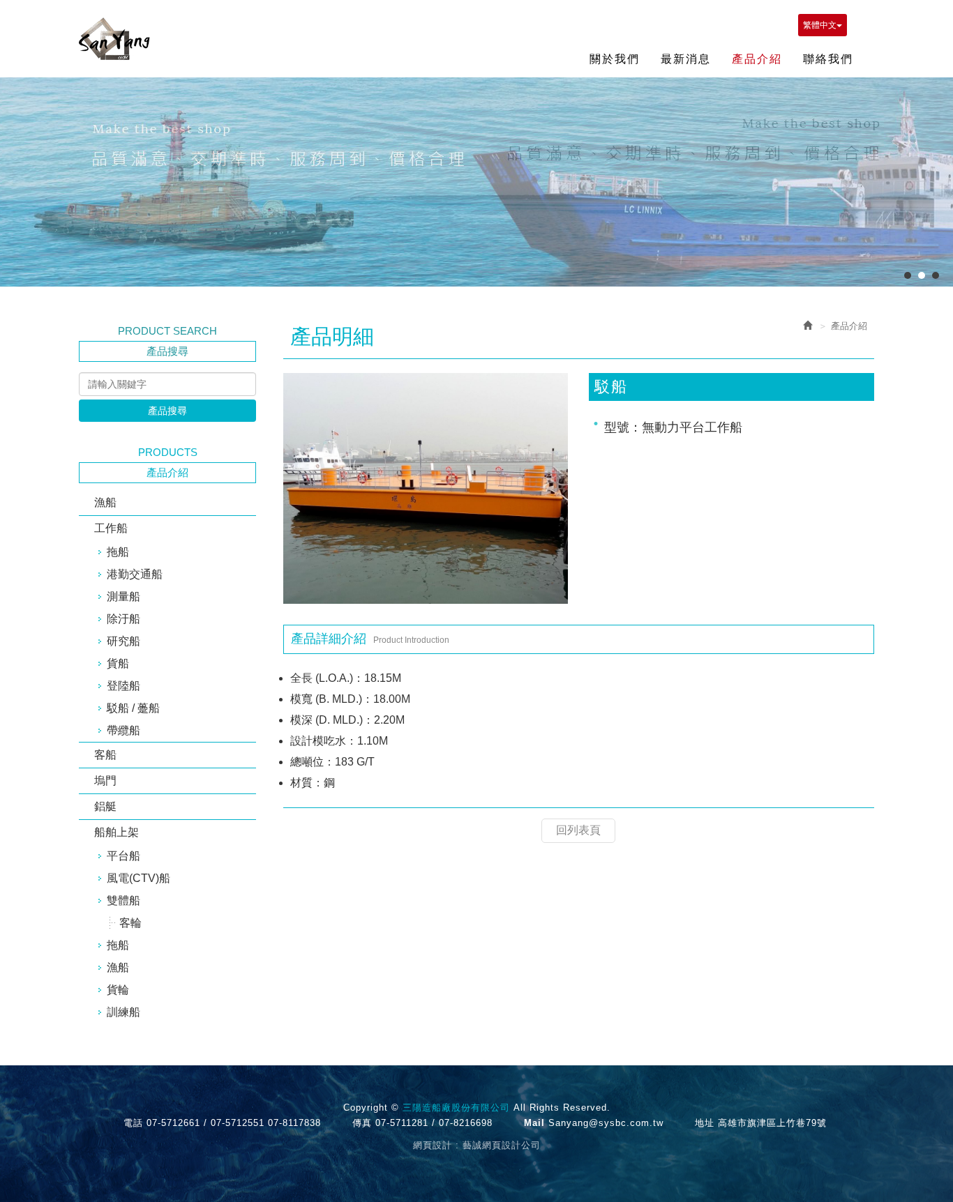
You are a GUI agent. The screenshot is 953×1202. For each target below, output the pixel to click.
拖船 (118, 552)
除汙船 (123, 619)
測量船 (123, 596)
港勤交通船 (135, 574)
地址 (704, 1123)
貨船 (118, 663)
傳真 (362, 1123)
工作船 (111, 528)
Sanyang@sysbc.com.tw (605, 1123)
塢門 (105, 780)
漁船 (105, 502)
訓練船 (123, 1012)
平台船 (123, 856)
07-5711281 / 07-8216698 (434, 1123)
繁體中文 (819, 25)
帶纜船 (123, 730)
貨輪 (118, 990)
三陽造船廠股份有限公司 (114, 38)
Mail (534, 1123)
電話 (133, 1123)
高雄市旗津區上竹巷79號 (772, 1123)
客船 (105, 755)
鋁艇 (105, 806)
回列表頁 (578, 830)
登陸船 (123, 686)
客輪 (130, 923)
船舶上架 (116, 832)
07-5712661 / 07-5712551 (205, 1123)
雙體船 (123, 900)
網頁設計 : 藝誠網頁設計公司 (477, 1145)
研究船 (123, 641)
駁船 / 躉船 (133, 708)
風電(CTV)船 (138, 878)
